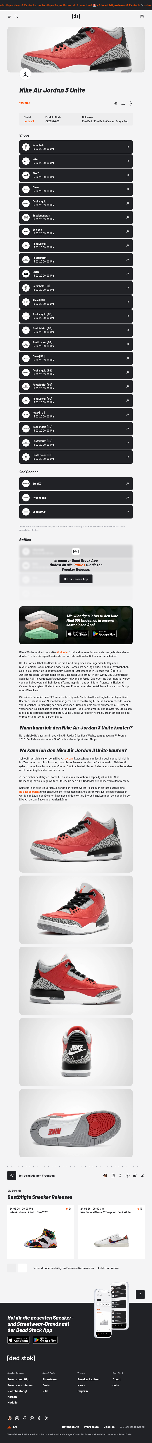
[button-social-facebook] (120, 1175)
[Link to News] (16, 16)
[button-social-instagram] (112, 1175)
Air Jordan (62, 652)
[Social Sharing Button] (11, 1175)
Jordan (69, 758)
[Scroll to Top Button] (140, 1294)
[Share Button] (115, 103)
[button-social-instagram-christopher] (105, 1175)
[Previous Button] (11, 1268)
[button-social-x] (142, 1175)
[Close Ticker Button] (142, 5)
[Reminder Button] (123, 103)
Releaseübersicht (29, 791)
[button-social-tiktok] (135, 1175)
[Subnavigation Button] (9, 16)
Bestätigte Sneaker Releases (39, 1197)
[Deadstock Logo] (76, 16)
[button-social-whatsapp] (127, 1175)
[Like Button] (130, 103)
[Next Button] (22, 1268)
